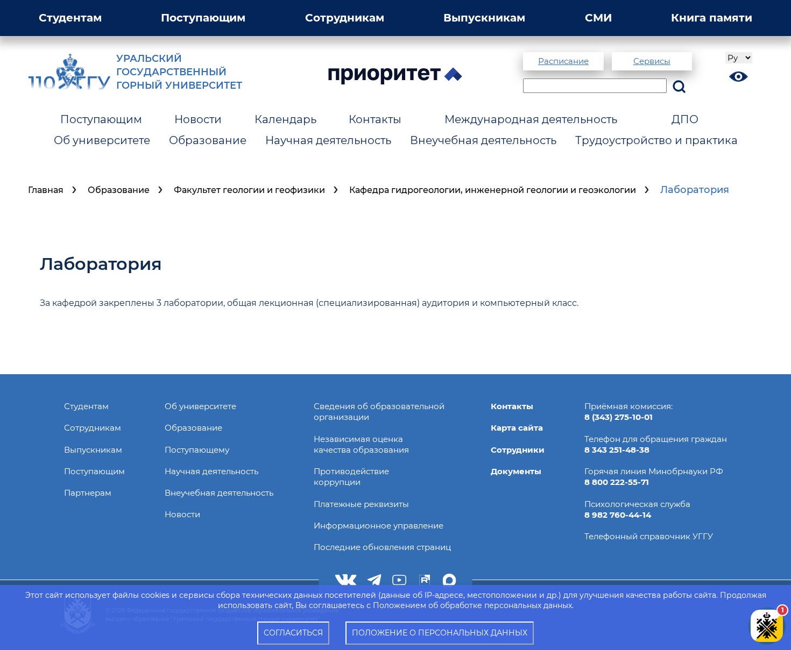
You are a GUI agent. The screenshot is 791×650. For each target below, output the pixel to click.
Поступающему (197, 450)
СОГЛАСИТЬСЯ (293, 633)
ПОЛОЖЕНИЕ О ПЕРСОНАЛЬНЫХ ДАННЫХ (439, 633)
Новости (198, 119)
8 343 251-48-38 (616, 450)
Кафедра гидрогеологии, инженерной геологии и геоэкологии (492, 190)
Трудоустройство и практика (656, 140)
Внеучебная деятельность (483, 140)
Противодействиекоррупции (351, 476)
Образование (207, 140)
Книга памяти (711, 17)
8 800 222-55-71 (616, 482)
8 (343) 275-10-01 (618, 417)
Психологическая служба (637, 504)
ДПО (685, 119)
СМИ (598, 17)
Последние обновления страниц (382, 547)
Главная (45, 190)
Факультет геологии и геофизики (249, 190)
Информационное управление (378, 525)
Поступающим (203, 17)
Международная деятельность (530, 119)
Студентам (70, 17)
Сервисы (651, 61)
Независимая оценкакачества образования (361, 444)
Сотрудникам (344, 17)
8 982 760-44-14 (617, 515)
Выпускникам (484, 17)
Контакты (375, 119)
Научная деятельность (328, 140)
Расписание (563, 61)
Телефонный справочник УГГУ (648, 536)
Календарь (285, 119)
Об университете (102, 140)
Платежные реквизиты (361, 504)
